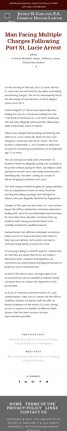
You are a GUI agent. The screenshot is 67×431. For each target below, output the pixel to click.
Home (15, 404)
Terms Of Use (40, 404)
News (36, 58)
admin (33, 54)
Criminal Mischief (22, 58)
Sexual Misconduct (33, 62)
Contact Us (33, 412)
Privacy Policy (24, 408)
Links (51, 408)
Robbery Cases (51, 58)
